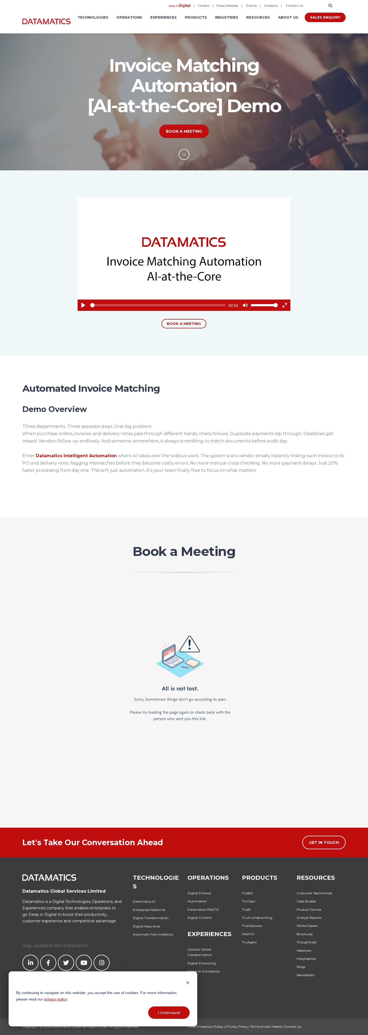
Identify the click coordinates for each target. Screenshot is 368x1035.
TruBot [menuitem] (247, 893)
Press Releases (227, 6)
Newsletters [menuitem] (305, 975)
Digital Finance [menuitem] (199, 893)
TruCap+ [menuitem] (249, 901)
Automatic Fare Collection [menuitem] (153, 934)
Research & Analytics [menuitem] (204, 971)
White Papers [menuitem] (307, 926)
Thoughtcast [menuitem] (307, 942)
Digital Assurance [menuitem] (146, 926)
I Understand (169, 1012)
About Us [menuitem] (288, 17)
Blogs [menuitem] (301, 967)
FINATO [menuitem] (248, 934)
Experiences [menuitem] (163, 17)
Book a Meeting (184, 131)
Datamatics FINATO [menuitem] (203, 909)
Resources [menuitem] (258, 17)
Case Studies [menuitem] (306, 901)
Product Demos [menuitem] (309, 909)
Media (276, 1026)
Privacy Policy (237, 1026)
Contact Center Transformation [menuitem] (200, 952)
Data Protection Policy (205, 1026)
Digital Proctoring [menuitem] (202, 963)
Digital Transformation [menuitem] (151, 918)
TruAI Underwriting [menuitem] (257, 918)
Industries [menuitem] (226, 17)
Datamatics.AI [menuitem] (144, 901)
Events (251, 6)
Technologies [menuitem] (93, 17)
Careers (203, 6)
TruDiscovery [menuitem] (252, 926)
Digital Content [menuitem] (200, 918)
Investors (271, 6)
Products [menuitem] (196, 17)
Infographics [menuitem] (306, 959)
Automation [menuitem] (197, 901)
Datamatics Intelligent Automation (76, 455)
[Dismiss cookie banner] (188, 982)
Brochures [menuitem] (305, 934)
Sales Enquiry (325, 17)
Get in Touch (324, 842)
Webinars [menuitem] (304, 950)
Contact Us (294, 6)
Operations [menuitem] (129, 17)
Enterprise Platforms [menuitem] (149, 910)
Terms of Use (260, 1026)
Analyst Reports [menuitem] (309, 918)
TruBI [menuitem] (246, 909)
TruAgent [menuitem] (249, 942)
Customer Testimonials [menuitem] (314, 893)
